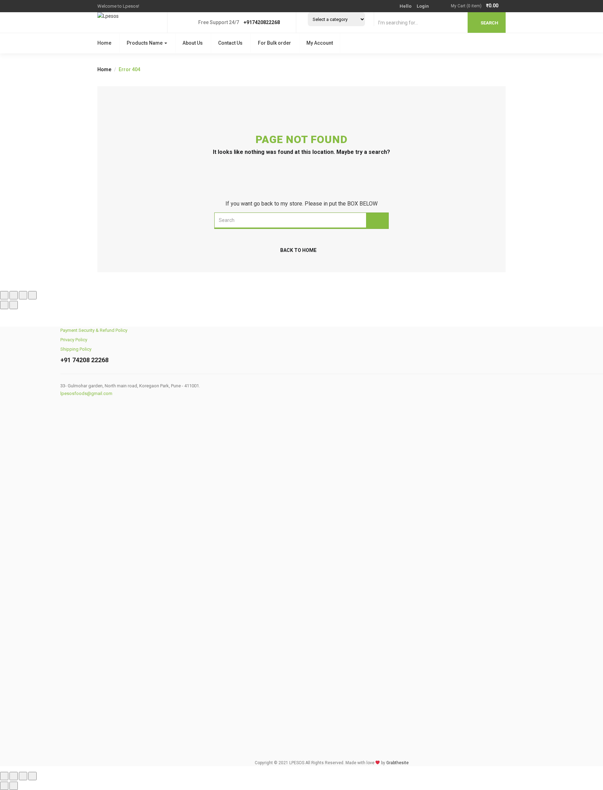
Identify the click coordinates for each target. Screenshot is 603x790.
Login (423, 6)
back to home (298, 250)
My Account (319, 43)
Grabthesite (397, 762)
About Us (193, 43)
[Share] (23, 295)
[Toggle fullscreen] (13, 295)
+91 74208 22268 (84, 360)
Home (104, 43)
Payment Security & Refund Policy (93, 330)
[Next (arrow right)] (13, 305)
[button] (478, 6)
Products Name (145, 43)
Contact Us (230, 43)
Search (489, 22)
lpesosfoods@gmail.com (86, 393)
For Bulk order (274, 43)
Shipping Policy (75, 349)
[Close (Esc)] (32, 295)
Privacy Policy (73, 339)
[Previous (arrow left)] (4, 305)
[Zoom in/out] (4, 295)
